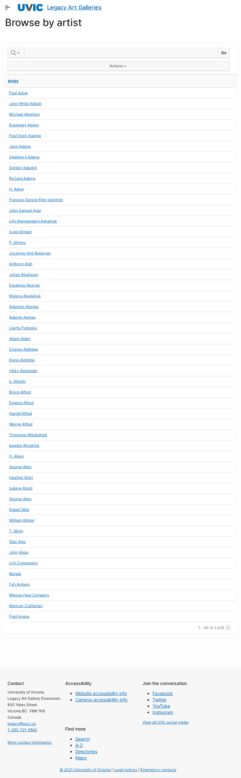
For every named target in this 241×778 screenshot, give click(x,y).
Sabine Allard (20, 488)
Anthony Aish (20, 263)
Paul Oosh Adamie (25, 135)
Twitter (160, 699)
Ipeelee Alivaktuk (24, 445)
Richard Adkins (22, 178)
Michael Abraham (24, 114)
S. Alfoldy (17, 381)
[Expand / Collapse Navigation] (8, 8)
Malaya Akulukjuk (25, 295)
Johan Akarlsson (23, 274)
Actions (116, 65)
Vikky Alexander (23, 370)
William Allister (22, 520)
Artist (13, 81)
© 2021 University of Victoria (85, 769)
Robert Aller (19, 509)
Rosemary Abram (24, 125)
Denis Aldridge (22, 360)
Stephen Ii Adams (24, 157)
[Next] (228, 627)
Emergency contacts (158, 769)
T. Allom (16, 531)
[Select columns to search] (16, 53)
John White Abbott (25, 103)
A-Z (79, 745)
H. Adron (16, 189)
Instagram (163, 712)
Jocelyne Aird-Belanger (30, 253)
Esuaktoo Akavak (24, 285)
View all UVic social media (165, 722)
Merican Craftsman (26, 605)
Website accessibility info (101, 693)
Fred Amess (19, 616)
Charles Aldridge (23, 349)
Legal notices (125, 769)
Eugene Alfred (21, 402)
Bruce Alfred (20, 392)
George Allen (20, 498)
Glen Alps (17, 541)
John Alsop (19, 552)
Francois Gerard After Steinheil (36, 199)
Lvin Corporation (23, 563)
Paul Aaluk (18, 92)
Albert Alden (19, 338)
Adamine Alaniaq (24, 306)
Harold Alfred (20, 413)
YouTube (161, 706)
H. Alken (16, 456)
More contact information (30, 742)
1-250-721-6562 (22, 729)
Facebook (163, 693)
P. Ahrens (17, 242)
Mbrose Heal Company (29, 595)
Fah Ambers (19, 584)
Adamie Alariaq (22, 317)
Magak (15, 573)
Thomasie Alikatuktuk (28, 434)
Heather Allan (21, 477)
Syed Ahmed (20, 231)
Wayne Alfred (20, 424)
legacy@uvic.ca (22, 723)
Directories (86, 751)
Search (82, 739)
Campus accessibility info (101, 699)
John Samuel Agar (25, 210)
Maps (81, 757)
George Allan (20, 466)
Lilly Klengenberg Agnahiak (33, 221)
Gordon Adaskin (23, 167)
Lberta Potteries (23, 328)
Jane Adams (20, 146)
